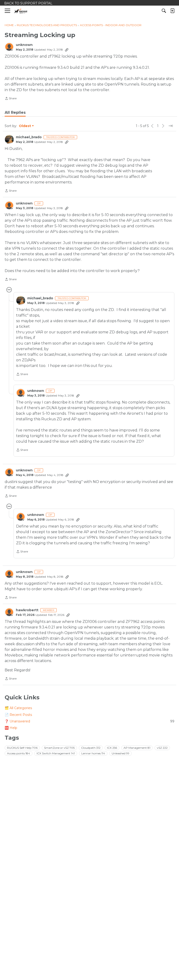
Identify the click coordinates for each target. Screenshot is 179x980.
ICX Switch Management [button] (56, 753)
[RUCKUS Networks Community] (21, 11)
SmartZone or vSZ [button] (59, 747)
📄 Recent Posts (18, 715)
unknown (24, 45)
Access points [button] (18, 753)
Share (11, 99)
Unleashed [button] (120, 753)
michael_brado (29, 137)
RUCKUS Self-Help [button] (22, 747)
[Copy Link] (66, 50)
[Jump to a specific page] (170, 126)
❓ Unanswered (89, 721)
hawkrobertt (27, 610)
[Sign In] (172, 11)
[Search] (164, 11)
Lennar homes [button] (93, 753)
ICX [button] (112, 747)
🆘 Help (11, 728)
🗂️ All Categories (18, 708)
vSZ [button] (162, 747)
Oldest (25, 126)
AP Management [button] (137, 747)
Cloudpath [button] (90, 747)
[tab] (15, 113)
